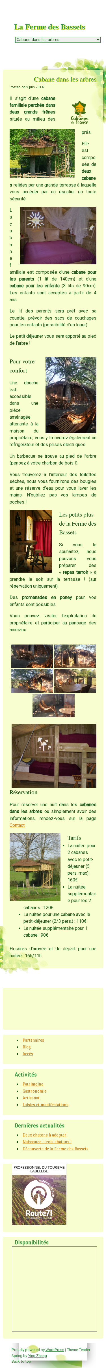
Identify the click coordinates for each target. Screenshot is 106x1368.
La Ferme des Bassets (49, 26)
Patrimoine (33, 1084)
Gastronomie (34, 1091)
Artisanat (31, 1097)
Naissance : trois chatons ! (47, 1141)
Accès (28, 1053)
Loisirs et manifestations (45, 1104)
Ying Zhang (37, 1355)
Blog (27, 1046)
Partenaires (33, 1040)
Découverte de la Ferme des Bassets (55, 1148)
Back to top (21, 1361)
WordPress (55, 1349)
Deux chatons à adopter (44, 1134)
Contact (17, 825)
